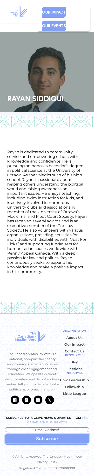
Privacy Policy (47, 462)
